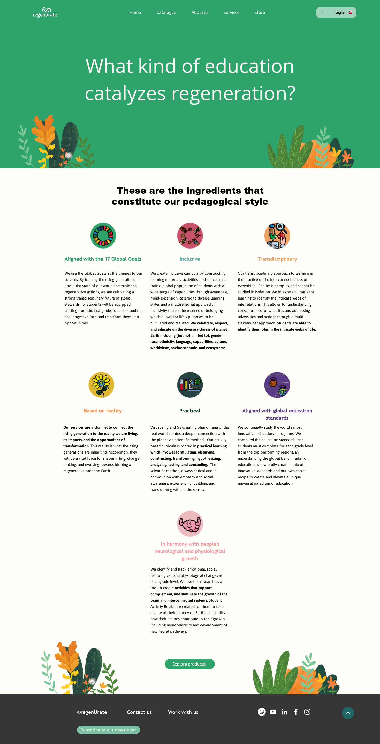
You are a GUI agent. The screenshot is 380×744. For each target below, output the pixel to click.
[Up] (348, 713)
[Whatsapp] (262, 712)
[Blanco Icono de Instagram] (307, 712)
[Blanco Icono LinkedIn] (284, 712)
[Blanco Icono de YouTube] (273, 712)
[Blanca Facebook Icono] (296, 712)
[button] (196, 12)
